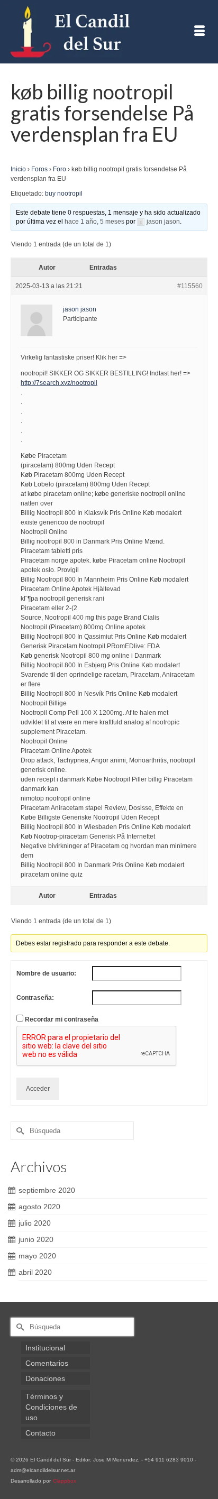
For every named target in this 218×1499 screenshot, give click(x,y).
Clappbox (64, 1481)
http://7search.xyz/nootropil (59, 383)
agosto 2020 (39, 1206)
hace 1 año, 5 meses (94, 221)
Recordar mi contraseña (61, 1019)
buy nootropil (64, 193)
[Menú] (199, 31)
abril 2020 (35, 1272)
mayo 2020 (37, 1256)
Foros (39, 169)
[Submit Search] (18, 1130)
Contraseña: (35, 997)
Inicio (18, 169)
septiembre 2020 (47, 1190)
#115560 (190, 286)
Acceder (38, 1088)
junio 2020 (36, 1239)
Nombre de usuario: (46, 973)
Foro (59, 169)
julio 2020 (35, 1223)
